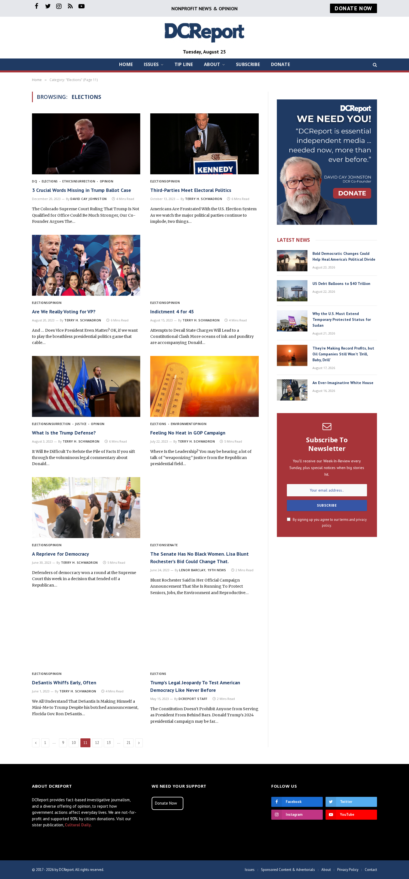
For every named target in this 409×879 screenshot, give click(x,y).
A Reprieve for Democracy (60, 554)
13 (109, 742)
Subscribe (248, 64)
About (212, 64)
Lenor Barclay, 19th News (202, 570)
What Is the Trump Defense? (64, 432)
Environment (182, 424)
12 (97, 742)
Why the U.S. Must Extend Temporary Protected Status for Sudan (341, 319)
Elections (50, 181)
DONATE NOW (353, 8)
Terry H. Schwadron (203, 199)
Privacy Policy (347, 869)
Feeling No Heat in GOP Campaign (187, 432)
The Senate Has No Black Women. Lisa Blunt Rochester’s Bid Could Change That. (199, 558)
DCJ (34, 181)
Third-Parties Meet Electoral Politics (190, 190)
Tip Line (183, 64)
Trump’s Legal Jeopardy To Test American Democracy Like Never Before (195, 686)
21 (128, 742)
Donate (280, 64)
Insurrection (84, 181)
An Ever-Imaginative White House (342, 382)
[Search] (374, 64)
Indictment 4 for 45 (172, 311)
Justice (81, 424)
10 (74, 742)
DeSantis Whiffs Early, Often (64, 682)
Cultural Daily (78, 824)
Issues (151, 64)
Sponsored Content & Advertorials (288, 869)
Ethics (67, 181)
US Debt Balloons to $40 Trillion (341, 283)
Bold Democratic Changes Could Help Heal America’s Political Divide (343, 256)
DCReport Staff (193, 699)
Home (126, 64)
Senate (172, 545)
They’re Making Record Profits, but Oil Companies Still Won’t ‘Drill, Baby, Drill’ (343, 354)
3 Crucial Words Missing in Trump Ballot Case (81, 190)
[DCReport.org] (204, 32)
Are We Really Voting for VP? (63, 311)
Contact (371, 869)
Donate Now (166, 803)
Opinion (106, 181)
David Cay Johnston (88, 199)
